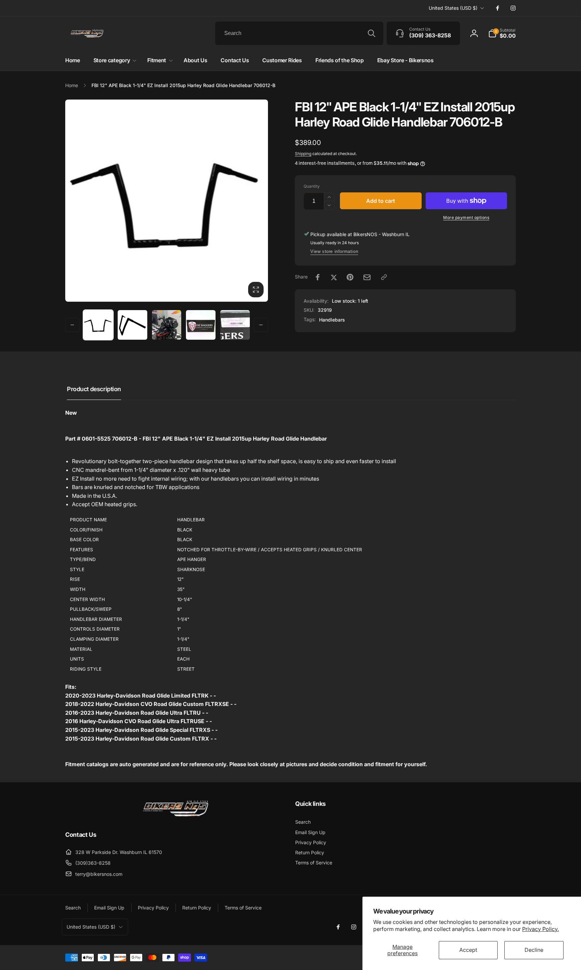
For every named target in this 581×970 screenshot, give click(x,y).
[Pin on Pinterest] (350, 277)
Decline (534, 949)
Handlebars (332, 320)
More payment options (466, 217)
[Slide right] (261, 325)
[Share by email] (367, 277)
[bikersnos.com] (175, 816)
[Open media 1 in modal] (166, 201)
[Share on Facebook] (317, 277)
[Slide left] (72, 325)
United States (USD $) (453, 8)
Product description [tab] (94, 389)
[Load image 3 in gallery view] (167, 325)
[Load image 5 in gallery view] (235, 325)
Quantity (312, 186)
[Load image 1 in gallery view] (98, 324)
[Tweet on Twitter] (334, 277)
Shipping (303, 153)
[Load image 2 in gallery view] (132, 325)
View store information (334, 251)
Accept (468, 949)
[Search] (371, 33)
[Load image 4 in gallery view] (201, 325)
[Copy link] (384, 277)
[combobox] (299, 33)
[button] (502, 33)
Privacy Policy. (540, 929)
